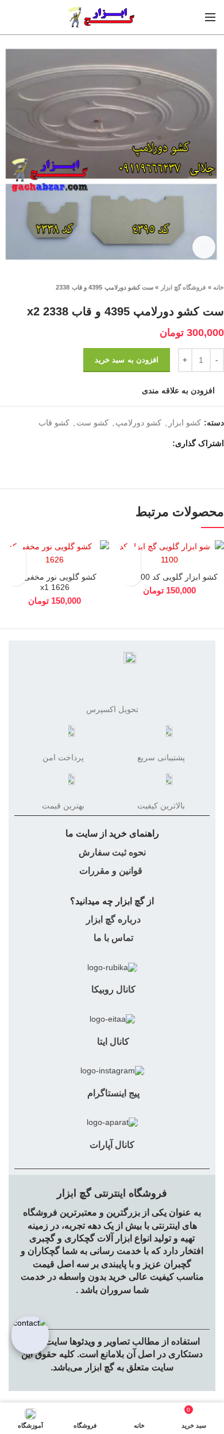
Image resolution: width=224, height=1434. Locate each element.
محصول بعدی (5, 287)
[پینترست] (134, 443)
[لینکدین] (121, 443)
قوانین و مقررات (110, 871)
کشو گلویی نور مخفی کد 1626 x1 (54, 582)
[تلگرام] (107, 443)
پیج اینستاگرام (112, 1093)
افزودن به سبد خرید (127, 359)
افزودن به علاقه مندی (178, 390)
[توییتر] (147, 443)
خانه (218, 287)
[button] (131, 576)
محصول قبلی (28, 287)
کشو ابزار (184, 422)
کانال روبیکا (112, 989)
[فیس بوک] (160, 443)
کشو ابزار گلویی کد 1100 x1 (170, 576)
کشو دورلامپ (138, 422)
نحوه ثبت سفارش (112, 852)
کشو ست (92, 422)
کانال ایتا (112, 1041)
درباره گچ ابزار (112, 919)
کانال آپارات (112, 1145)
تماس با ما (112, 938)
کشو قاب (53, 422)
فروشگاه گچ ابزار (183, 287)
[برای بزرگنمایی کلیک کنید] (203, 247)
